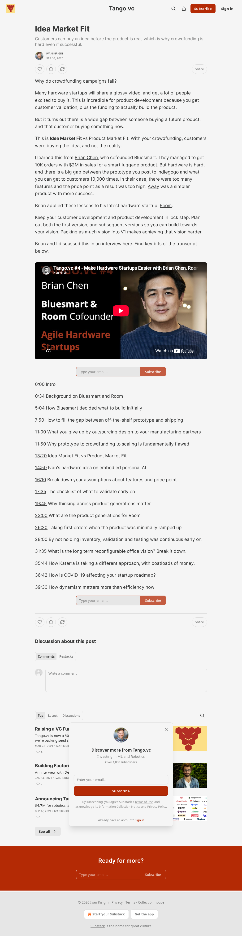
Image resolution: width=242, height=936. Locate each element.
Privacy (117, 902)
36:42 (41, 575)
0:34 (40, 396)
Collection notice (151, 902)
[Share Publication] (184, 8)
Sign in (227, 8)
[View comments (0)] (51, 69)
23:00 (41, 515)
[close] (166, 729)
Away (153, 186)
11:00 (40, 432)
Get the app (144, 914)
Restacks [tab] (66, 656)
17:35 (40, 491)
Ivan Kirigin (54, 53)
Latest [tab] (53, 715)
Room (166, 205)
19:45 (41, 503)
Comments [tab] (46, 656)
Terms (130, 902)
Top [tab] (40, 715)
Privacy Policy (156, 806)
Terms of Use (144, 802)
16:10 (40, 479)
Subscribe (203, 8)
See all (44, 831)
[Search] (173, 8)
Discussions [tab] (71, 715)
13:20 (41, 456)
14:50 (41, 467)
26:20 (41, 527)
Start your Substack (108, 914)
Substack (98, 926)
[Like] (39, 69)
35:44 (41, 563)
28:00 (41, 539)
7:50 (39, 420)
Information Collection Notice (119, 806)
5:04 (40, 408)
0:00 (40, 384)
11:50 (40, 444)
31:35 (41, 551)
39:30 (41, 587)
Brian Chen (86, 157)
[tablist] (55, 656)
